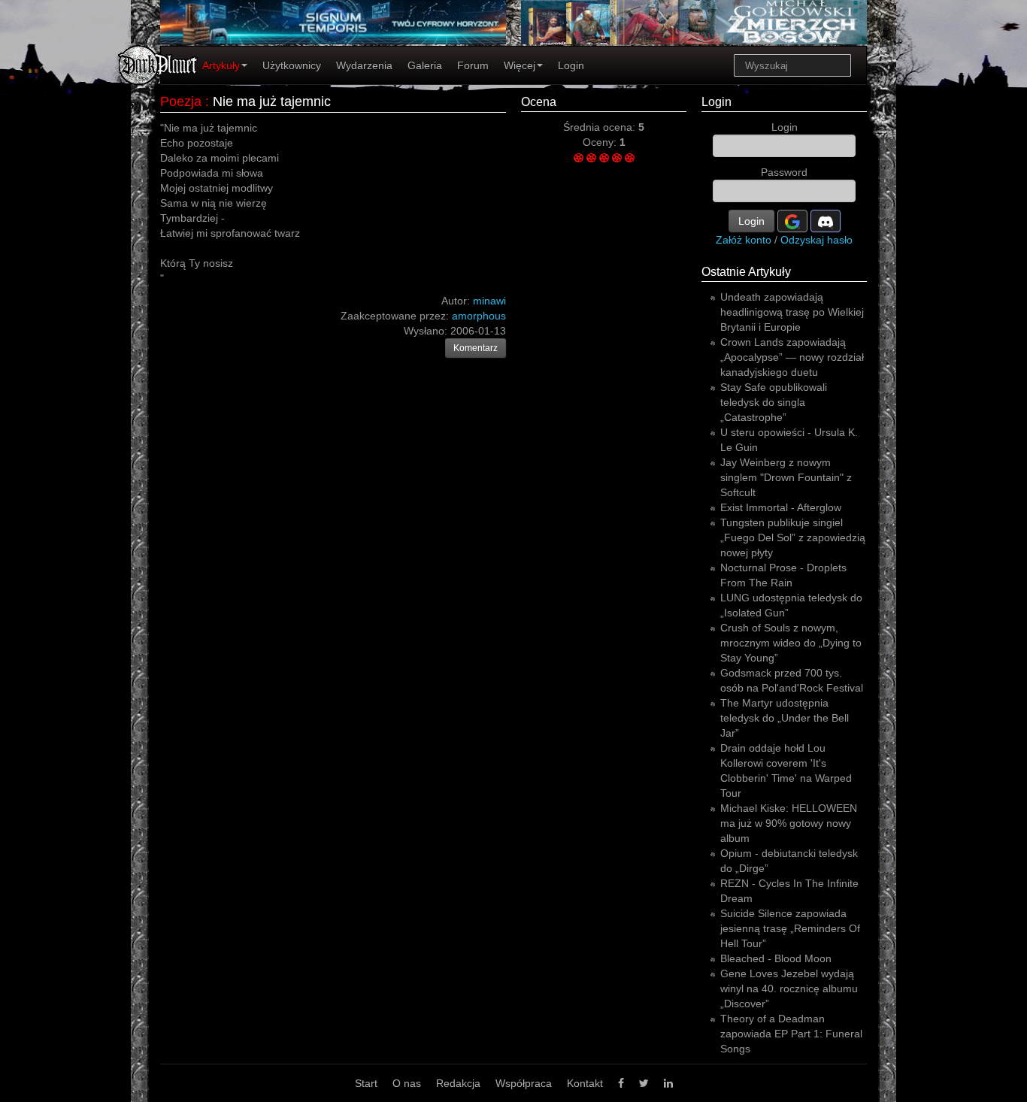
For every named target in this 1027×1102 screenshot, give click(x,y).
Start (366, 1083)
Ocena (538, 101)
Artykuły (221, 65)
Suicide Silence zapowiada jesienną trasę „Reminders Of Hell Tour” (790, 928)
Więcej (519, 65)
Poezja (180, 101)
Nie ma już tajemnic (272, 101)
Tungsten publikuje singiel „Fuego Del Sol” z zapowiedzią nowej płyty (792, 537)
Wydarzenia (364, 65)
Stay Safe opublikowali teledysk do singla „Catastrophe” (773, 402)
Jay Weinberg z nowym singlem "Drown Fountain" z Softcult (786, 477)
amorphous (479, 316)
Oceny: (601, 142)
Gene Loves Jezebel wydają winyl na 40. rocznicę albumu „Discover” (789, 988)
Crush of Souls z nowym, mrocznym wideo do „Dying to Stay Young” (791, 643)
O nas (406, 1083)
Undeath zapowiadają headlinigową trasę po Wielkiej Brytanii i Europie (792, 312)
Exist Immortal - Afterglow (780, 507)
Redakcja (458, 1083)
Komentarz (475, 348)
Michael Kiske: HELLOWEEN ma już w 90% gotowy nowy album (788, 823)
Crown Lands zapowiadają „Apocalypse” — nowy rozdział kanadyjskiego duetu (792, 357)
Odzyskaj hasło (816, 240)
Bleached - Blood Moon (776, 958)
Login (571, 65)
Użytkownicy (291, 65)
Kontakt (585, 1083)
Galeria (424, 65)
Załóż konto (743, 240)
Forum (473, 65)
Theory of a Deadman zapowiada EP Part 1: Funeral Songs (791, 1034)
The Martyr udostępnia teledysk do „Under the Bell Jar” (784, 718)
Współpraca (523, 1083)
